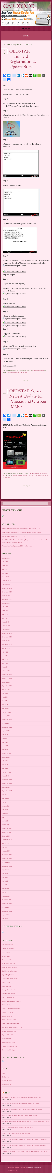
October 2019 (6, 787)
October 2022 (6, 723)
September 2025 (7, 599)
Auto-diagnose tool (7, 945)
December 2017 (7, 828)
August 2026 (5, 558)
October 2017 (6, 836)
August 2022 (5, 731)
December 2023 (7, 674)
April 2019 (5, 794)
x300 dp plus (6, 477)
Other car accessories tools (10, 1023)
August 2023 (5, 689)
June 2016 (5, 877)
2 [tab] (26, 28)
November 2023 (7, 678)
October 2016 (6, 862)
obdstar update (22, 372)
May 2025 (5, 614)
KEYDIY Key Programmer (10, 978)
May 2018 (5, 817)
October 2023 (6, 682)
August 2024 (5, 648)
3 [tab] (29, 28)
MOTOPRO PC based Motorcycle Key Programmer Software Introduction (24, 1139)
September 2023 (7, 686)
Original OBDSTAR (38, 370)
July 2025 (5, 607)
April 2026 (5, 573)
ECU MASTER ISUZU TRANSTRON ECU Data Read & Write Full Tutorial (24, 1151)
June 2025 (5, 610)
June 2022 (5, 738)
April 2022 (5, 746)
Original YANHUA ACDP (9, 1020)
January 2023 (6, 716)
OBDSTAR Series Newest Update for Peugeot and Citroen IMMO (27, 399)
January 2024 (6, 671)
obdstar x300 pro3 (42, 475)
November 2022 (7, 719)
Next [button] (48, 18)
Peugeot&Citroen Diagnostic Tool (12, 1027)
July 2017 (5, 847)
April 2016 (5, 885)
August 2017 (5, 843)
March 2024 (5, 667)
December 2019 (7, 779)
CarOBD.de (18, 6)
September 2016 (7, 866)
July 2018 (5, 809)
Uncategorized (6, 1038)
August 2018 (5, 806)
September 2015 (7, 911)
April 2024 (5, 663)
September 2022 (7, 727)
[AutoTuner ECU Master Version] (26, 18)
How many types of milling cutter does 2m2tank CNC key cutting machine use (25, 1121)
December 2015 (7, 900)
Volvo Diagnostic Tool (8, 1042)
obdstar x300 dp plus (29, 475)
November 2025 (7, 592)
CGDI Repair (6, 952)
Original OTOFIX (7, 1016)
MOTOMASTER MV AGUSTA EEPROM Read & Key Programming (22, 1109)
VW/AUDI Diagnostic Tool (9, 1046)
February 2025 (6, 626)
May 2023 (5, 701)
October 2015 (6, 907)
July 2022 (5, 734)
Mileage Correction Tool (9, 990)
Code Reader (6, 956)
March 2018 (5, 824)
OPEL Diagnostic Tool (8, 997)
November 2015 (7, 903)
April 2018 (5, 821)
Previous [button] (3, 18)
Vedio (7, 1093)
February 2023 (6, 712)
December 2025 (7, 588)
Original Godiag (6, 1005)
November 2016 (7, 858)
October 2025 (6, 595)
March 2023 (5, 708)
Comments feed (6, 1081)
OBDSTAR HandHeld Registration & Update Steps (22, 59)
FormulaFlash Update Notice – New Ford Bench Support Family (21, 532)
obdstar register (12, 372)
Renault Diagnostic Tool (9, 1031)
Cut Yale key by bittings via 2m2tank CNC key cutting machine (21, 1103)
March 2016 (5, 888)
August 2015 (5, 915)
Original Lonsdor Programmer (11, 1008)
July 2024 (5, 652)
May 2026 (5, 569)
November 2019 (7, 783)
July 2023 (5, 693)
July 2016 (5, 873)
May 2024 (5, 659)
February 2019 (6, 802)
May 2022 (5, 742)
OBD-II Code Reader (8, 993)
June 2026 (5, 565)
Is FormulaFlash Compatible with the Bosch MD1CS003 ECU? (21, 529)
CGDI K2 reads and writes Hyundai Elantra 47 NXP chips (19, 1115)
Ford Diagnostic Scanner (9, 967)
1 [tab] (23, 28)
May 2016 (5, 881)
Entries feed (5, 1077)
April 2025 (5, 618)
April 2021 (5, 764)
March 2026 (5, 577)
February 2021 (6, 772)
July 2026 (5, 562)
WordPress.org (6, 1084)
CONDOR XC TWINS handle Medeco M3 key (16, 1133)
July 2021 (5, 761)
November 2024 (7, 637)
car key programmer (8, 948)
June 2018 (5, 813)
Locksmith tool (6, 986)
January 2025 (6, 629)
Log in (3, 1073)
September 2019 (7, 791)
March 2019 (5, 798)
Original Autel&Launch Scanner (11, 1001)
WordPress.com (13, 1170)
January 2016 (6, 896)
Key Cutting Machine (8, 975)
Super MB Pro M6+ (7, 1035)
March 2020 (5, 776)
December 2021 (7, 753)
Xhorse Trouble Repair (9, 1050)
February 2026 (6, 580)
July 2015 (5, 918)
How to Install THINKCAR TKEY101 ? (13, 536)
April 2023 (5, 704)
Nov (4, 51)
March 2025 (5, 622)
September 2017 (7, 839)
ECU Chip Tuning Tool (8, 963)
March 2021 (5, 768)
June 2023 (5, 697)
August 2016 (5, 869)
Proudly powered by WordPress (18, 1167)
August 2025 (5, 603)
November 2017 (7, 832)
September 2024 (7, 644)
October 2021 (6, 757)
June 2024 (5, 656)
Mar (4, 391)
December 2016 (7, 855)
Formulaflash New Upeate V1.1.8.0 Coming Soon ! (17, 546)
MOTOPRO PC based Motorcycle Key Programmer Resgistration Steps (24, 1145)
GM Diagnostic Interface (9, 971)
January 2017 (6, 851)
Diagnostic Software (8, 960)
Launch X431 (6, 982)
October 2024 (6, 640)
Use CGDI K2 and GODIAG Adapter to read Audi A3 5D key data (21, 1097)
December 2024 (7, 633)
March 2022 (5, 749)
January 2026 (6, 584)
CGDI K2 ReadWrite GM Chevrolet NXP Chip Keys (17, 1127)
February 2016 (6, 892)
